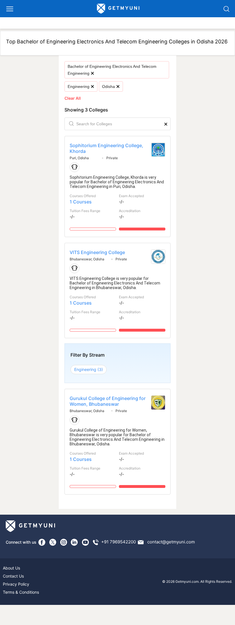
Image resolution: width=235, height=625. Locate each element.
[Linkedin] (74, 542)
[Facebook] (42, 542)
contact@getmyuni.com (171, 542)
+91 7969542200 (118, 542)
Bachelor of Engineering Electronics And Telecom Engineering (112, 70)
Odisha (108, 86)
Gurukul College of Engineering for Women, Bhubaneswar (108, 401)
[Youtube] (85, 542)
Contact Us (13, 576)
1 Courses (81, 202)
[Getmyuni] (118, 8)
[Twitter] (53, 542)
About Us (11, 568)
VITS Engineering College (97, 252)
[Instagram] (64, 542)
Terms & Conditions (21, 592)
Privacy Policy (16, 584)
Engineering (78, 86)
